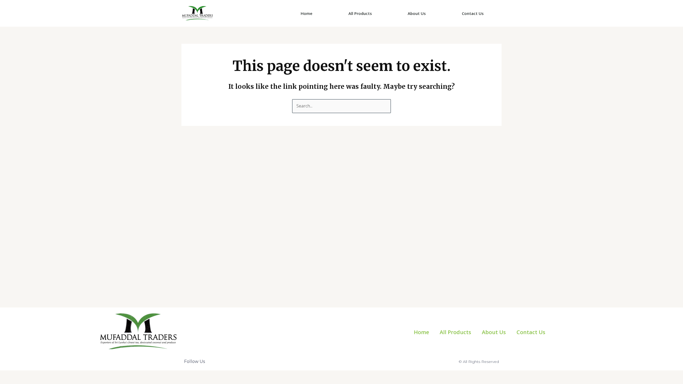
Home (306, 13)
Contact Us (473, 13)
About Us (417, 13)
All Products (360, 13)
